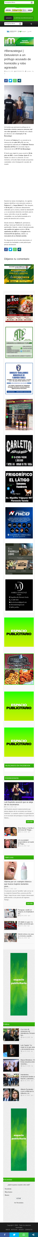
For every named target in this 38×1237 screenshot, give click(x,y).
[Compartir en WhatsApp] (15, 80)
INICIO (8, 1229)
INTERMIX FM (20, 71)
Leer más (30, 821)
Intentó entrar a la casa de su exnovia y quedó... (27, 935)
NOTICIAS (14, 1229)
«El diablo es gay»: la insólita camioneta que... (26, 923)
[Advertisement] (19, 183)
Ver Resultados (18, 1203)
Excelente (8, 1189)
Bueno (7, 1195)
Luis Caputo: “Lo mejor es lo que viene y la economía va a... (28, 1047)
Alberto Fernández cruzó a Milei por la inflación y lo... (27, 1091)
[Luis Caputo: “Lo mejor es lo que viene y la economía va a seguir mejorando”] (10, 1050)
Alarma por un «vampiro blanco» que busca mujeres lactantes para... (18, 884)
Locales (29, 71)
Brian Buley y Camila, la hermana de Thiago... (26, 829)
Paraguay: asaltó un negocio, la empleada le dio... (26, 911)
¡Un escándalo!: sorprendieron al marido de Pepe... (26, 842)
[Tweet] (10, 80)
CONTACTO (28, 1229)
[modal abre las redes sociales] (19, 80)
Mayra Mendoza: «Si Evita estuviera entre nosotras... (28, 1062)
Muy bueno (8, 1192)
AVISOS (21, 1229)
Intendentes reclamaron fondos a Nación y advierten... (28, 1076)
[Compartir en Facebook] (6, 80)
